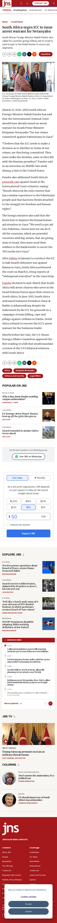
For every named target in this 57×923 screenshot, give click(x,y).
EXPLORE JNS (12, 554)
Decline (28, 911)
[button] (14, 54)
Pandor (6, 283)
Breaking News (14, 640)
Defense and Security (14, 376)
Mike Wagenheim (9, 574)
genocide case (11, 181)
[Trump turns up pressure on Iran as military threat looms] (28, 734)
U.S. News (6, 562)
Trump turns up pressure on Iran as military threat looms (23, 753)
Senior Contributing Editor (28, 772)
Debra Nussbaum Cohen (12, 613)
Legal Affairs (35, 376)
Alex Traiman (8, 758)
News (5, 21)
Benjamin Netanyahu (25, 370)
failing (13, 258)
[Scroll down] (50, 703)
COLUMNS (9, 764)
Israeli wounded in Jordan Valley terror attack (20, 432)
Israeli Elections (35, 10)
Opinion (21, 794)
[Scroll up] (46, 703)
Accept (28, 904)
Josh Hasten (7, 592)
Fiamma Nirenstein (26, 781)
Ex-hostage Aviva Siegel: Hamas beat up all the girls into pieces (20, 415)
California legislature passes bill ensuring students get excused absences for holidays (27, 650)
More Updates (11, 703)
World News (6, 618)
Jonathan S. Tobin (10, 402)
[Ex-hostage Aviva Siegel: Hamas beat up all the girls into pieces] (48, 415)
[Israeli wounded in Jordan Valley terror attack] (48, 432)
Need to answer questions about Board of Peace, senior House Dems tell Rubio (19, 568)
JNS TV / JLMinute (9, 748)
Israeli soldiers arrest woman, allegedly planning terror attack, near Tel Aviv (25, 671)
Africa (7, 370)
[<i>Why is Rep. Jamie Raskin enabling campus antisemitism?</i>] (48, 398)
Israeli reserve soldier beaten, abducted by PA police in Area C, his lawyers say (19, 586)
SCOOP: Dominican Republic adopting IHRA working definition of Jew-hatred (18, 624)
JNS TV (7, 716)
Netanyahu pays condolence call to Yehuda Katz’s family (27, 694)
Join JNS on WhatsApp (30, 456)
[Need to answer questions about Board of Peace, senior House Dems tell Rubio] (48, 567)
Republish (45, 54)
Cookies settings (28, 896)
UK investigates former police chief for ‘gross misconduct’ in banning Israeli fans (28, 660)
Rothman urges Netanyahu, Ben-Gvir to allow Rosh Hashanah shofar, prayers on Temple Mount (28, 682)
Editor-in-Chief (8, 393)
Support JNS (40, 3)
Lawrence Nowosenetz (28, 803)
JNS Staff (6, 419)
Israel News (17, 21)
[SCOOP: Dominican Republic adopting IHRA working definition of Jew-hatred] (48, 624)
